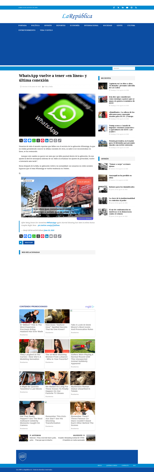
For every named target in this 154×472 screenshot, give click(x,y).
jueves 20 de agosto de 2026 (119, 189)
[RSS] (136, 8)
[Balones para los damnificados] (102, 189)
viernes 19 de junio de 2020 (31, 86)
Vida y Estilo (46, 30)
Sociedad (107, 25)
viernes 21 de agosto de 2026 (119, 169)
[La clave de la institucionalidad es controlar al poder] (102, 200)
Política (35, 25)
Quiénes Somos (111, 465)
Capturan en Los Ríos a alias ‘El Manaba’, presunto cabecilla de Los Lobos (122, 85)
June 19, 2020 (49, 230)
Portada (22, 25)
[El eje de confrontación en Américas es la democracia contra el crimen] (102, 212)
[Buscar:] (124, 68)
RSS (134, 465)
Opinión (48, 25)
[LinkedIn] (123, 8)
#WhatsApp (51, 223)
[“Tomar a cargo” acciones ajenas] (102, 166)
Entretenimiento (26, 30)
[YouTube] (127, 8)
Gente (120, 25)
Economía (74, 25)
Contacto (125, 465)
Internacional (91, 25)
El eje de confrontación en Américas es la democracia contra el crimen (120, 212)
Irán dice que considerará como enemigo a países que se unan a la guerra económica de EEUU (122, 100)
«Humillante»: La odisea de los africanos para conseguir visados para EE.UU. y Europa (121, 114)
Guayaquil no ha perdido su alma (120, 176)
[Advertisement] (77, 49)
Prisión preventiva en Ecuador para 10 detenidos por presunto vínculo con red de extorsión (122, 143)
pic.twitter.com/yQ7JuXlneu (49, 225)
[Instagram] (131, 8)
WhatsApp (29, 242)
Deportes (60, 25)
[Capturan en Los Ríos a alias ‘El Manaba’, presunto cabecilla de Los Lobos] (102, 86)
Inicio (100, 465)
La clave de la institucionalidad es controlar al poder (122, 199)
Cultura (131, 25)
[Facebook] (114, 8)
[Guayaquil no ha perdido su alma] (102, 178)
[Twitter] (118, 8)
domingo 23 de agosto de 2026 (120, 90)
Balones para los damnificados (121, 187)
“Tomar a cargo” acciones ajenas (120, 165)
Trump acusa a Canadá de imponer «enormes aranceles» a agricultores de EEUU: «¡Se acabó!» (121, 129)
